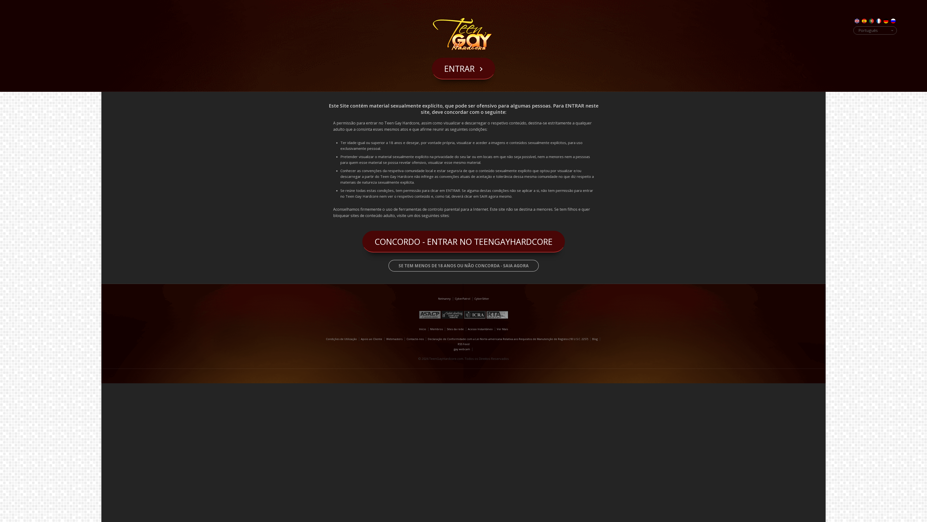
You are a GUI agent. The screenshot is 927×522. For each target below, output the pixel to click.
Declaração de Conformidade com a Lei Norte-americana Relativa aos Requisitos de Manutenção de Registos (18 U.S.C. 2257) (508, 339)
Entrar (459, 68)
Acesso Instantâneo (480, 329)
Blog (595, 339)
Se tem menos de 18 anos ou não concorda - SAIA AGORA (464, 265)
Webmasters (394, 339)
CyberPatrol (462, 298)
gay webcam (462, 349)
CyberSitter (481, 298)
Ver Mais (502, 329)
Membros (436, 329)
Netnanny (444, 298)
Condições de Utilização (341, 339)
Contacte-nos (415, 339)
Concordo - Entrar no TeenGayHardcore (464, 241)
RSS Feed (464, 344)
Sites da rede (455, 329)
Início (422, 329)
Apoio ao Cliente (371, 339)
